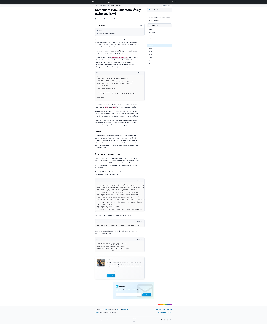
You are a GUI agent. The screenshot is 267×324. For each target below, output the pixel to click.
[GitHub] (164, 320)
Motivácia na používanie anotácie (107, 33)
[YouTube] (170, 320)
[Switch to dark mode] (175, 2)
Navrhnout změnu (167, 5)
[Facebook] (167, 320)
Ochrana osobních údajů (165, 312)
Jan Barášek (109, 19)
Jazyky (100, 30)
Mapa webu (125, 309)
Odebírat (146, 294)
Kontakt (119, 309)
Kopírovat (140, 72)
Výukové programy (103, 5)
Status (97, 312)
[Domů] (96, 6)
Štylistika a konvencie (115, 5)
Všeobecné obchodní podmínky (163, 309)
